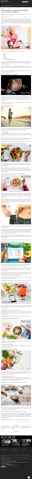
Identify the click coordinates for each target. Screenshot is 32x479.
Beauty (2, 8)
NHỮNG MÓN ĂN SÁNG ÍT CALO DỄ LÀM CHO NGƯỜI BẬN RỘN (17, 316)
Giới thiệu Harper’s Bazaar (4, 449)
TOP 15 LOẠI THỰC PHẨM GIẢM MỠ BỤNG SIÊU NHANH (16, 382)
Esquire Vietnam (24, 449)
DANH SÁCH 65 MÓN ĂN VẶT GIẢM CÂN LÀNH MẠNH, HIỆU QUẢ (18, 419)
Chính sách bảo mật (14, 449)
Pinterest (29, 17)
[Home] (29, 477)
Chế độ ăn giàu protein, (5, 371)
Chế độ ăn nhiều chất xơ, (5, 345)
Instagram (9, 1)
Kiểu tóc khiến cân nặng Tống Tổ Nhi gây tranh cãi (26, 427)
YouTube (11, 1)
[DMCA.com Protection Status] (3, 466)
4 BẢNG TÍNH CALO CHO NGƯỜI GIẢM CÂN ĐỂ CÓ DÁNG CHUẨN (18, 141)
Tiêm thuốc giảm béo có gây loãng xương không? (15, 427)
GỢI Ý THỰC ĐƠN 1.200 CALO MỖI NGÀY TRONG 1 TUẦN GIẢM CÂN (18, 239)
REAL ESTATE (9, 6)
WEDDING (5, 6)
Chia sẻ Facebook (30, 17)
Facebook (8, 1)
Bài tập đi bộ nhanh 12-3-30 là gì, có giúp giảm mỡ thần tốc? (5, 427)
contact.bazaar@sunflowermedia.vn (8, 464)
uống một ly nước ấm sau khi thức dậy (12, 312)
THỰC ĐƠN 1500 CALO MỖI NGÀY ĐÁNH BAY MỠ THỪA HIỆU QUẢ (18, 280)
